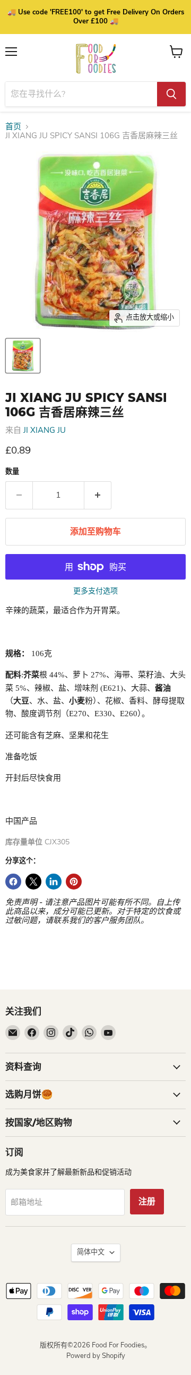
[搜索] (171, 94)
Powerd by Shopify (95, 1356)
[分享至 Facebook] (13, 882)
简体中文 (91, 1252)
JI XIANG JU (44, 430)
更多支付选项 (95, 591)
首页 (13, 126)
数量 (12, 472)
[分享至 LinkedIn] (54, 882)
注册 (146, 1202)
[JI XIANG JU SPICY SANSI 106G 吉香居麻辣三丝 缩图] (23, 356)
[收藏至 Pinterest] (74, 882)
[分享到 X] (33, 882)
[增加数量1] (97, 495)
